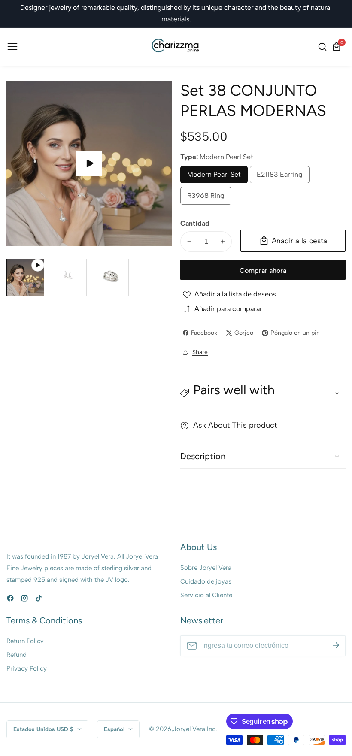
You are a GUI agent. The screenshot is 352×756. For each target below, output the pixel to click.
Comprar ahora (263, 270)
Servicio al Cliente (206, 595)
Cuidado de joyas (205, 581)
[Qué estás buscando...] (324, 46)
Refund (16, 655)
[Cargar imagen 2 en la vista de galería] (110, 277)
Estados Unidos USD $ (44, 729)
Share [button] (200, 352)
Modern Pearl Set (214, 177)
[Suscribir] (336, 645)
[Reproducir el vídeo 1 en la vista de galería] (25, 277)
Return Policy (25, 641)
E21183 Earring (280, 177)
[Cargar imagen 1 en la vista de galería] (67, 277)
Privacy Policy (26, 668)
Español (115, 729)
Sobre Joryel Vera (205, 568)
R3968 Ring (207, 198)
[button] (263, 393)
